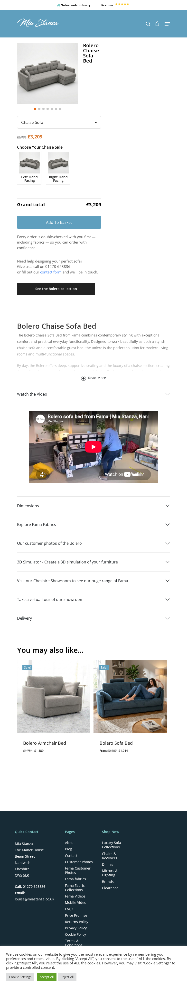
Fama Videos (75, 896)
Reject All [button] (67, 977)
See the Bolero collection (56, 288)
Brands (108, 881)
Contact (71, 855)
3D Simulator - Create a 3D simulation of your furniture (67, 562)
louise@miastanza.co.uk (34, 899)
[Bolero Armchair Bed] (53, 696)
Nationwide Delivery (75, 5)
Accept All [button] (47, 977)
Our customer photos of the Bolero (49, 543)
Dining (107, 864)
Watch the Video (32, 394)
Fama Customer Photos (78, 870)
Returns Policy (76, 922)
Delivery (24, 618)
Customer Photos (79, 862)
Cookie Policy (75, 934)
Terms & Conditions (74, 943)
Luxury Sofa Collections (111, 845)
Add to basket (59, 222)
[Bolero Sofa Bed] (130, 696)
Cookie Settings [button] (20, 977)
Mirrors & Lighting (110, 873)
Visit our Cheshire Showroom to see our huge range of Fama (72, 580)
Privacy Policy (76, 928)
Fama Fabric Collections (75, 887)
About (70, 843)
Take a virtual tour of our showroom (50, 599)
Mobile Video (75, 902)
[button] (167, 23)
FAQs (69, 909)
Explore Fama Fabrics (36, 524)
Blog (68, 849)
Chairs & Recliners (109, 856)
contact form (51, 272)
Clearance (110, 888)
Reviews (107, 5)
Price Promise (76, 915)
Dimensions (28, 505)
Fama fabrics (75, 879)
